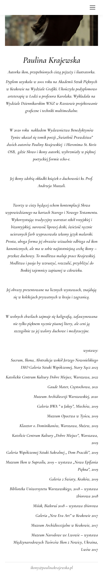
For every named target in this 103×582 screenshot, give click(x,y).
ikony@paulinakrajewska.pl (51, 567)
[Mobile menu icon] (92, 7)
